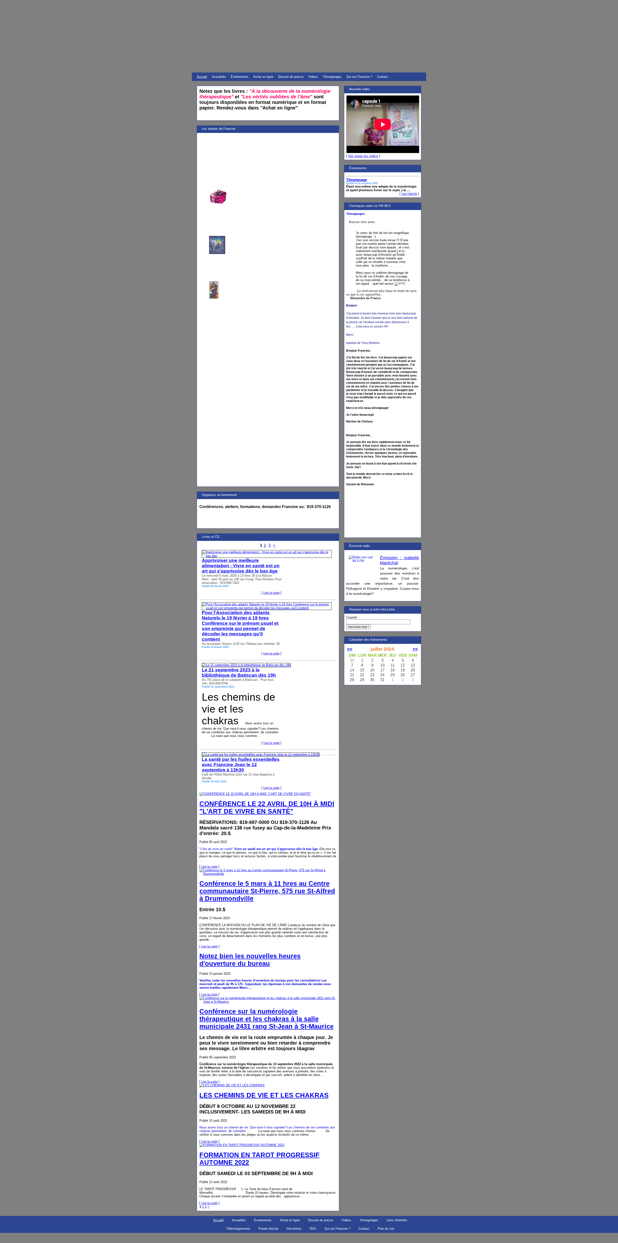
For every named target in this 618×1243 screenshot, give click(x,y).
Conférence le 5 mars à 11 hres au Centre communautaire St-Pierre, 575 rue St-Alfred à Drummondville (267, 891)
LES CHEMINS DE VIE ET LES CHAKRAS (264, 1095)
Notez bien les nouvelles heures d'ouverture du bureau (250, 959)
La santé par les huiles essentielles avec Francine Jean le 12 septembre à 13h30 (241, 764)
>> (415, 649)
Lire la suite (271, 593)
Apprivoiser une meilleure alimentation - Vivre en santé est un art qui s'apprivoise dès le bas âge (241, 566)
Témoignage (356, 180)
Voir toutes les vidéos (363, 156)
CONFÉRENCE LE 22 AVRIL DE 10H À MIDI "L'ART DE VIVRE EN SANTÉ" (266, 807)
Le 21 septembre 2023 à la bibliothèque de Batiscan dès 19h (239, 672)
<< (349, 649)
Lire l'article (409, 194)
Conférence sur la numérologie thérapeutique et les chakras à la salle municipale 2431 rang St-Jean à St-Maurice (266, 1019)
